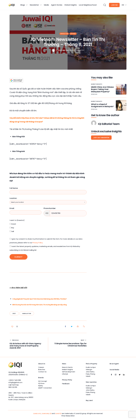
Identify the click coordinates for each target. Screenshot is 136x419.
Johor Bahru (90, 372)
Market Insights (96, 84)
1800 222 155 (12, 387)
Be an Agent (114, 364)
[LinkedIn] (124, 374)
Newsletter (34, 5)
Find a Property (91, 364)
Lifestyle (65, 374)
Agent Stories (56, 5)
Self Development (68, 372)
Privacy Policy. (38, 243)
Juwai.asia (45, 413)
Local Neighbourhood (87, 5)
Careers (41, 367)
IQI (50, 413)
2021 (14, 313)
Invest (13, 224)
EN (123, 5)
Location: (13, 198)
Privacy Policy (67, 380)
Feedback (65, 384)
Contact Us (42, 372)
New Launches (91, 382)
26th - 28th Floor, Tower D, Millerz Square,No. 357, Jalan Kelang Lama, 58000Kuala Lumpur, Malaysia (20, 396)
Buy (12, 228)
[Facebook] (111, 374)
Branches (41, 369)
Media (46, 5)
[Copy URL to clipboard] (84, 326)
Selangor (89, 369)
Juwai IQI (58, 413)
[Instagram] (115, 374)
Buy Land (89, 400)
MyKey (40, 386)
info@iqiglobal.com (15, 382)
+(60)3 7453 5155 (14, 380)
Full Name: (14, 188)
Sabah (88, 376)
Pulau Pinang (90, 374)
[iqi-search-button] (104, 5)
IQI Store (41, 383)
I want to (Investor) (17, 220)
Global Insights (70, 5)
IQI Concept (42, 381)
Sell (12, 231)
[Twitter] (119, 374)
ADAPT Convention (45, 388)
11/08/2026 (94, 94)
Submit (18, 257)
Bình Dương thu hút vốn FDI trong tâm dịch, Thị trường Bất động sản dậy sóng (39, 305)
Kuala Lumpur (91, 367)
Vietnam (73, 34)
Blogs (22, 5)
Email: (12, 208)
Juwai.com (37, 413)
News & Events (67, 367)
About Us (41, 364)
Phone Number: (50, 208)
